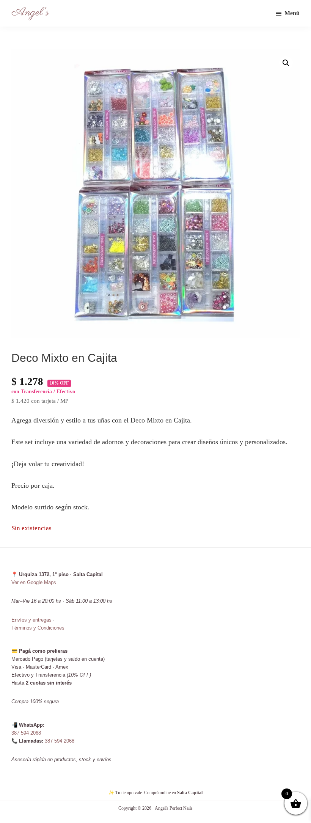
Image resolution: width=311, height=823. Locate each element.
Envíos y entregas (31, 620)
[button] (286, 63)
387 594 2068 (26, 733)
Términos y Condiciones (37, 628)
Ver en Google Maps (33, 582)
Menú (292, 13)
